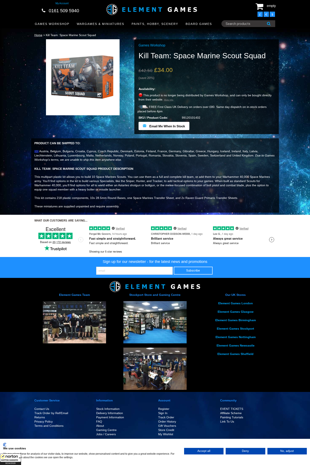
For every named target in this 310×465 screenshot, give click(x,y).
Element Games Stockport (235, 328)
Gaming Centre (106, 430)
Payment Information (110, 417)
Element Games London (235, 303)
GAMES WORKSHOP (52, 24)
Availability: (147, 89)
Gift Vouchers (167, 425)
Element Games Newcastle (236, 345)
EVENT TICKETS (231, 409)
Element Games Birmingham (235, 320)
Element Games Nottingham (236, 337)
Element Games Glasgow (235, 311)
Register (163, 409)
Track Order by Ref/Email (51, 413)
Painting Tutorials (231, 417)
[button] (10, 459)
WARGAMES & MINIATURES (100, 24)
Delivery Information (109, 413)
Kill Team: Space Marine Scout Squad (71, 35)
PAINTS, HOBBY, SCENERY (155, 24)
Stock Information (108, 409)
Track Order (166, 417)
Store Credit (166, 430)
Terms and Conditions (48, 425)
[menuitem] (52, 24)
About (100, 425)
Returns (39, 417)
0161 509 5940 (64, 10)
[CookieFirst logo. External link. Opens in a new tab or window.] (4, 445)
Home (38, 35)
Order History (167, 421)
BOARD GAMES (199, 24)
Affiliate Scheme (231, 413)
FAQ (99, 421)
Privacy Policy (43, 421)
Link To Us (227, 421)
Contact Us (41, 409)
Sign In (162, 413)
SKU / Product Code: (153, 117)
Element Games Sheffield (235, 354)
